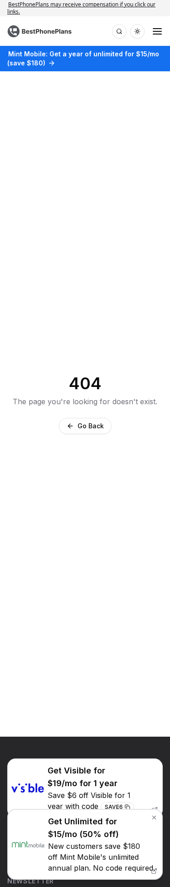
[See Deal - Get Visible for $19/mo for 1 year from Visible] (85, 788)
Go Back (91, 426)
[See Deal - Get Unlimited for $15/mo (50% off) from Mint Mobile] (85, 844)
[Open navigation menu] (157, 31)
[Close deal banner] (154, 818)
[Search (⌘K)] (119, 31)
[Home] (40, 31)
